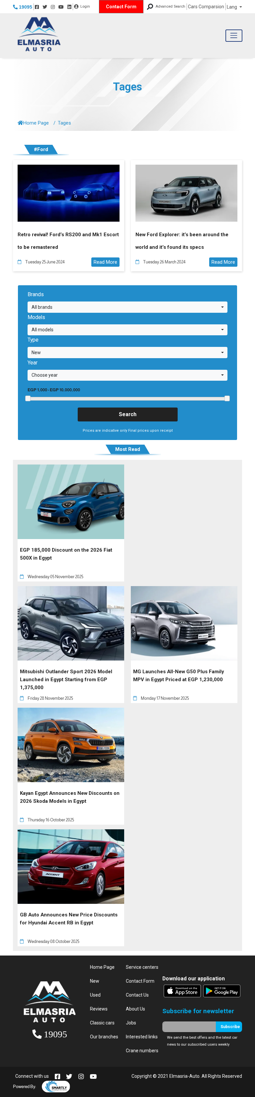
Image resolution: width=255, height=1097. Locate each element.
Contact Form (121, 6)
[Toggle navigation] (233, 35)
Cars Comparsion (206, 6)
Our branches (104, 1036)
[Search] (149, 6)
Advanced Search (170, 6)
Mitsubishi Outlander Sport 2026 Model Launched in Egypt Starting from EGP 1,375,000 (66, 679)
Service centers (142, 967)
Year (33, 362)
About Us (135, 1009)
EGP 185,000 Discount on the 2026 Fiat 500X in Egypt (66, 554)
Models (36, 317)
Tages (127, 87)
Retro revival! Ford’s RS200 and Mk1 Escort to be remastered (68, 241)
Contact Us (137, 995)
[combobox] (127, 307)
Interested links (142, 1036)
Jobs (131, 1022)
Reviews (99, 1009)
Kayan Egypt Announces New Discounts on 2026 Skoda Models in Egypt (70, 797)
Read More (105, 262)
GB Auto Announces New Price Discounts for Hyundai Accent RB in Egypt (69, 919)
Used (95, 995)
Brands (36, 294)
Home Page (36, 123)
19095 (25, 7)
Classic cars (102, 1022)
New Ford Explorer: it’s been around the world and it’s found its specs (181, 241)
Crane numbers (142, 1050)
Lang (232, 7)
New (94, 981)
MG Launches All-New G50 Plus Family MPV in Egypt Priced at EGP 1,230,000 (178, 676)
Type (33, 340)
